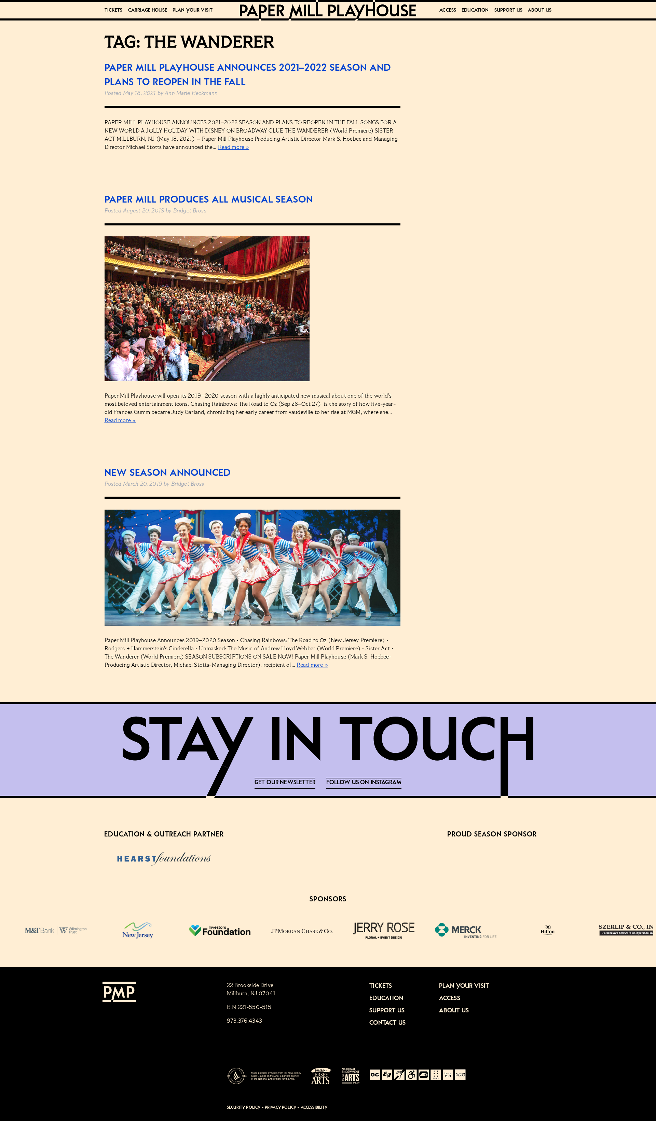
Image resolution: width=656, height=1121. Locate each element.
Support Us (508, 10)
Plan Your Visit (193, 10)
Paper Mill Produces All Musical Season (209, 199)
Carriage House (147, 10)
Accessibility (314, 1107)
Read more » (233, 147)
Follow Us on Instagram (363, 782)
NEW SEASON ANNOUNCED (168, 473)
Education (475, 10)
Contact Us (387, 1023)
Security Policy (243, 1107)
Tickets (114, 10)
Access (447, 10)
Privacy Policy (280, 1107)
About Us (539, 10)
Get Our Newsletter (285, 782)
